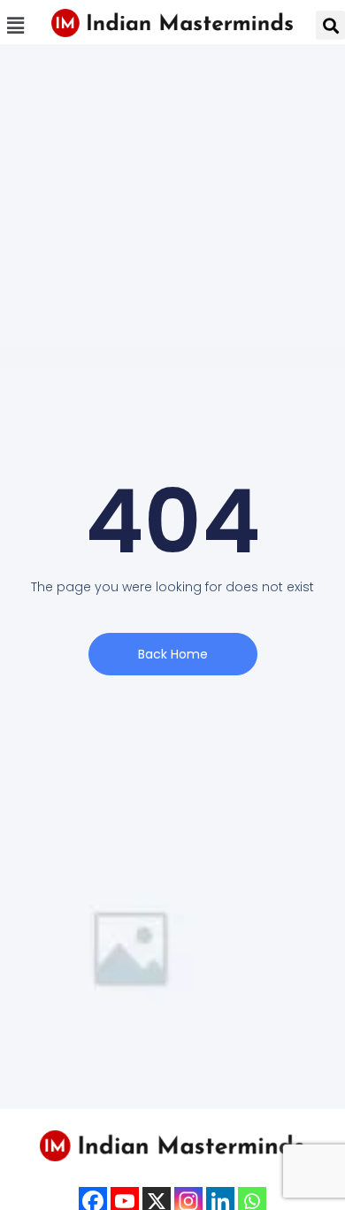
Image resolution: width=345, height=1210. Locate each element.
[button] (15, 25)
